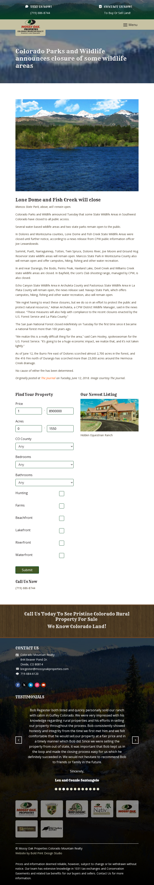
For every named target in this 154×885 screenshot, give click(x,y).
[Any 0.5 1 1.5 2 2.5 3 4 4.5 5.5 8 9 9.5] (44, 482)
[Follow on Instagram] (37, 685)
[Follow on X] (24, 685)
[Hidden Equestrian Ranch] (109, 430)
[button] (56, 748)
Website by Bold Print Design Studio (38, 813)
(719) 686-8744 (25, 588)
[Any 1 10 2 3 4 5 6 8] (44, 464)
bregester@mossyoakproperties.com (44, 669)
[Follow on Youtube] (43, 685)
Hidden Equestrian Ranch (96, 435)
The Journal (48, 378)
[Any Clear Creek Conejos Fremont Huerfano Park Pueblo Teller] (44, 446)
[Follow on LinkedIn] (30, 685)
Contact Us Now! (118, 7)
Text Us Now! (41, 7)
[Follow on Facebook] (17, 685)
